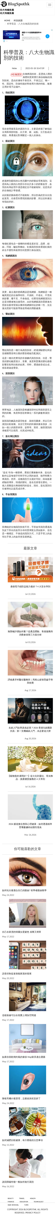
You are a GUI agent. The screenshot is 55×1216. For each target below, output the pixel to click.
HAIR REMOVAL (13, 1205)
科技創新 (18, 21)
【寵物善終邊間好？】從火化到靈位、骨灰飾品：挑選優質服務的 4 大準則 (30, 778)
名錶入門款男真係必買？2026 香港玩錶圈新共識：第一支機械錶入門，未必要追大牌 (30, 729)
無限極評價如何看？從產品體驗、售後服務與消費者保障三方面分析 (30, 633)
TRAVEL (22, 1198)
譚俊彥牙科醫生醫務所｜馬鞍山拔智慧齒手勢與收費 (30, 681)
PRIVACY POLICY (32, 1213)
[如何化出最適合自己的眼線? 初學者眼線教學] (27, 871)
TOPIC (26, 1205)
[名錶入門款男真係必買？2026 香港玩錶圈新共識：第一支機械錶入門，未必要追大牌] (30, 711)
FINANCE (11, 1202)
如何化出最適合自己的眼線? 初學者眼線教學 (24, 890)
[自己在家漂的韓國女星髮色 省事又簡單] (27, 913)
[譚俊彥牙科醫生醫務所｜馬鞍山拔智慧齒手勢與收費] (30, 662)
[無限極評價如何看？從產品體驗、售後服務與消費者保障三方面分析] (30, 614)
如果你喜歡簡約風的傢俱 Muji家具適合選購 (23, 1057)
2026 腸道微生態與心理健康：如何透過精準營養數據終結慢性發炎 (30, 826)
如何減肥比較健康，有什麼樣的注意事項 (22, 1140)
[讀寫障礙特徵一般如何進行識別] (27, 1163)
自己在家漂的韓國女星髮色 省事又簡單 (21, 932)
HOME (7, 21)
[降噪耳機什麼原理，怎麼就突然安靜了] (27, 1080)
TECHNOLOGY (38, 1202)
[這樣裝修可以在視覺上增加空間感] (27, 996)
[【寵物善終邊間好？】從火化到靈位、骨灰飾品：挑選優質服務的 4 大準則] (30, 759)
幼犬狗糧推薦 (7, 10)
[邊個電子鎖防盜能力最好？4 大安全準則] (30, 569)
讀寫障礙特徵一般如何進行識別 (18, 1182)
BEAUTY (11, 1198)
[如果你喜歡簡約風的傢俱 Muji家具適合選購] (27, 1038)
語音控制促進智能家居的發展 (16, 974)
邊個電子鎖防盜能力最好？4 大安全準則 (30, 587)
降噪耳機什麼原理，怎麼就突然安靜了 (21, 1099)
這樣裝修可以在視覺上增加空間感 (19, 1015)
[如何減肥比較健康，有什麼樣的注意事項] (27, 1121)
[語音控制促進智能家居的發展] (27, 955)
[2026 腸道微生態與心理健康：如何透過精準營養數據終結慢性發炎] (30, 807)
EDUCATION (24, 1202)
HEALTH (32, 1198)
